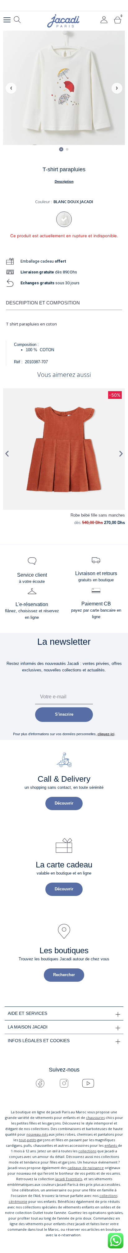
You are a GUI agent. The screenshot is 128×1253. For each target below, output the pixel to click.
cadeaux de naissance (85, 1167)
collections (87, 1151)
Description (64, 181)
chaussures (95, 1117)
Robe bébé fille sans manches (98, 515)
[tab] (61, 149)
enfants (111, 1145)
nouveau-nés (37, 1134)
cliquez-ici (106, 734)
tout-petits (27, 1139)
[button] (7, 453)
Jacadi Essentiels (68, 1179)
